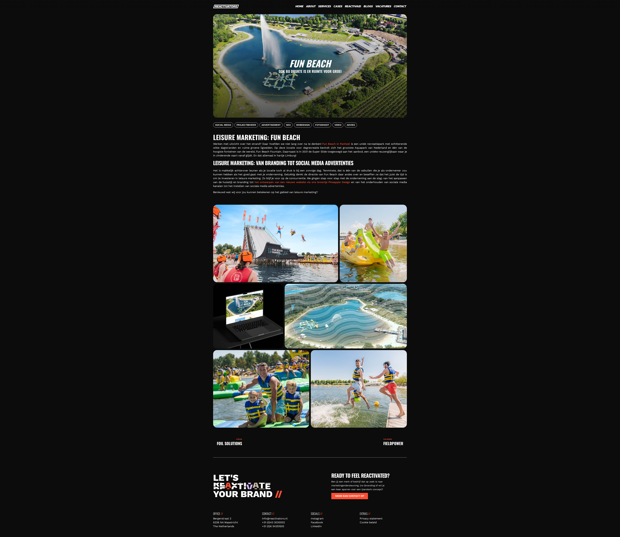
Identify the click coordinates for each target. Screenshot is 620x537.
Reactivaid (353, 6)
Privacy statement (371, 518)
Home (299, 6)
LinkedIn (316, 526)
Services (324, 6)
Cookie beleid (368, 522)
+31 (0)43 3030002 (273, 522)
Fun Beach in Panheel (336, 143)
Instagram (317, 518)
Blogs (368, 6)
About (311, 6)
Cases (338, 6)
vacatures (383, 6)
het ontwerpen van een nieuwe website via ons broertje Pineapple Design (302, 182)
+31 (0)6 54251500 (273, 526)
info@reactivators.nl (275, 518)
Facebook (317, 522)
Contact (400, 6)
